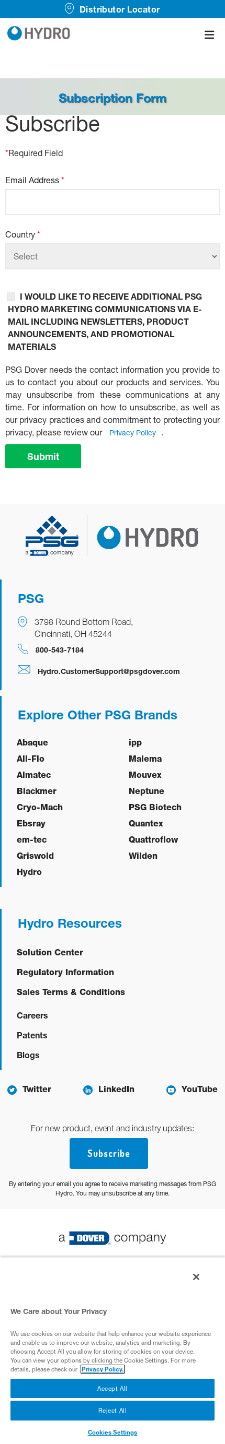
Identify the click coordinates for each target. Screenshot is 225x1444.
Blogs (28, 1055)
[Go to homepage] (38, 35)
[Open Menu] (209, 34)
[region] (112, 1350)
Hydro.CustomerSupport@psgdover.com (109, 671)
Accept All (112, 1388)
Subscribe (108, 1153)
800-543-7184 (60, 649)
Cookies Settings (113, 1432)
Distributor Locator (120, 9)
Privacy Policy (132, 433)
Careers (32, 1015)
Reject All (112, 1410)
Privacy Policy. (102, 1369)
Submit (43, 456)
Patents (32, 1035)
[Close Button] (196, 1276)
